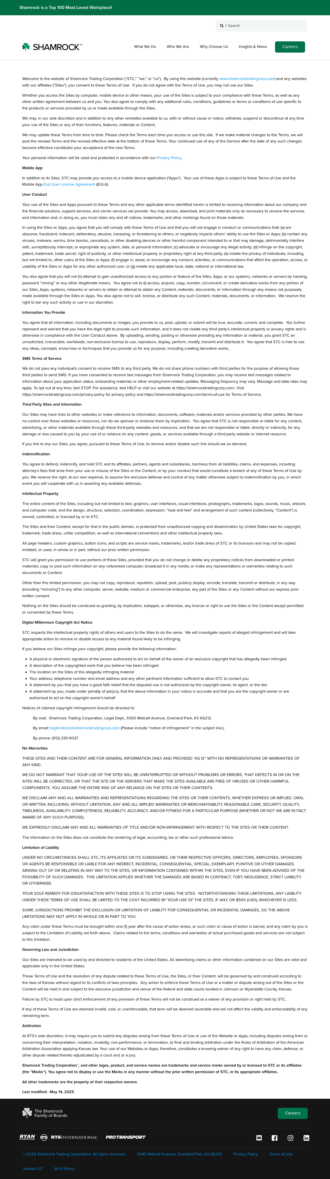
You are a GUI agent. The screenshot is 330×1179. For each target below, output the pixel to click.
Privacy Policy (169, 157)
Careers (290, 46)
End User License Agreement (70, 184)
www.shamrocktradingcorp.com (246, 78)
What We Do (145, 46)
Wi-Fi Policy (64, 1168)
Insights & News (253, 46)
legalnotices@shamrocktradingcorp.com (85, 727)
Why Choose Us (214, 46)
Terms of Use (281, 1154)
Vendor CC (32, 1168)
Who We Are (178, 46)
